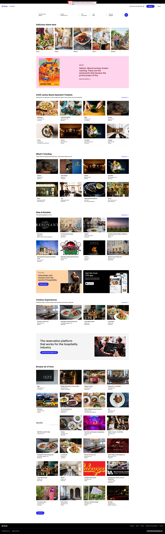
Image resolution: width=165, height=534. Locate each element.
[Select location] (78, 15)
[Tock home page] (5, 6)
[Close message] (95, 3)
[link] (47, 111)
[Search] (126, 15)
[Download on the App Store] (94, 283)
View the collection (84, 79)
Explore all (124, 97)
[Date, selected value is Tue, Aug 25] (89, 15)
